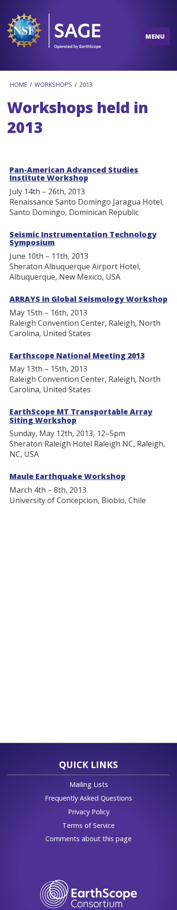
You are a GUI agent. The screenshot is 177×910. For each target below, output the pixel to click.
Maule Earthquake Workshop (67, 476)
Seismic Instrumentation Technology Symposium (83, 238)
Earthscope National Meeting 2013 (76, 355)
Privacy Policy (89, 811)
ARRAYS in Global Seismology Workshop (88, 299)
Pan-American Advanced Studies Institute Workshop (73, 174)
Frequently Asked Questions (88, 798)
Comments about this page (88, 838)
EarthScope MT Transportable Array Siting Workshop (80, 415)
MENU (155, 36)
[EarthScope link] (88, 893)
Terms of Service (88, 825)
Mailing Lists (88, 784)
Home (18, 84)
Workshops (53, 84)
